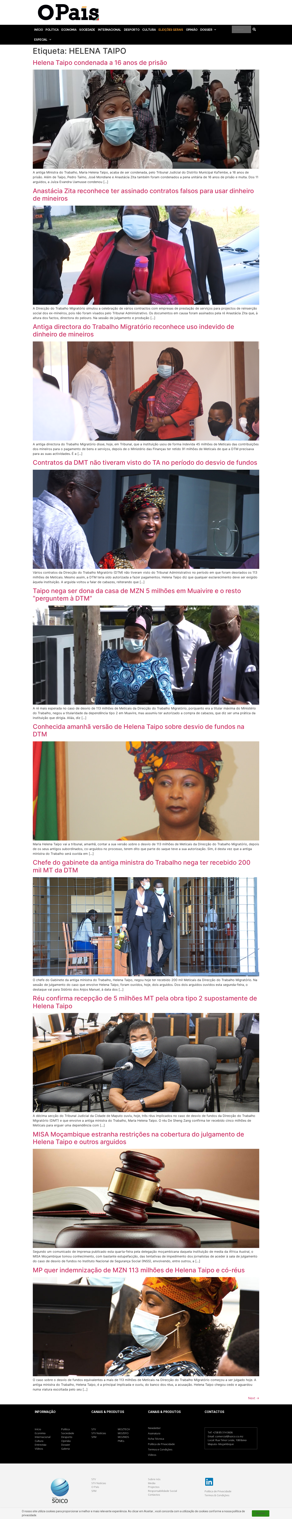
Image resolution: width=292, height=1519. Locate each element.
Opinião (191, 29)
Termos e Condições (160, 1449)
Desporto (131, 29)
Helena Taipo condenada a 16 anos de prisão (100, 62)
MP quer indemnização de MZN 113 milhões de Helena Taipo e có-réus (140, 1270)
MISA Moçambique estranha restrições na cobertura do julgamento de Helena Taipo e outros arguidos (138, 1138)
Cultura (149, 29)
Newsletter (154, 1428)
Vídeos (152, 1455)
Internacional (109, 29)
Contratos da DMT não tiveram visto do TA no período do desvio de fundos (145, 462)
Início (38, 29)
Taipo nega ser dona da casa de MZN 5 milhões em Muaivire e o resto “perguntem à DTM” (137, 594)
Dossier (206, 29)
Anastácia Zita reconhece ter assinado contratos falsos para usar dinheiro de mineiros (143, 194)
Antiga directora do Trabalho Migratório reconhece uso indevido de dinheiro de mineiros (133, 330)
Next (253, 1398)
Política (51, 29)
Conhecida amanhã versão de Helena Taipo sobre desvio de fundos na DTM (138, 730)
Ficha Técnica (156, 1438)
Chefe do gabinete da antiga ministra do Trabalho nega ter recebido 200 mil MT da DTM (141, 866)
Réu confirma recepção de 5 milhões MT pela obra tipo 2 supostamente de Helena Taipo (145, 1002)
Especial (40, 39)
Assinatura (154, 1433)
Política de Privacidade (161, 1444)
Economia (68, 29)
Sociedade (87, 29)
